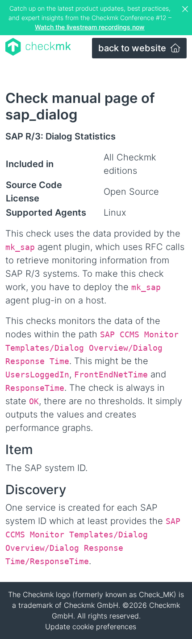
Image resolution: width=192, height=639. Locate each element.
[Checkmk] (38, 47)
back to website (133, 48)
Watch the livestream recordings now (90, 27)
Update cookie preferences (90, 626)
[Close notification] (186, 9)
